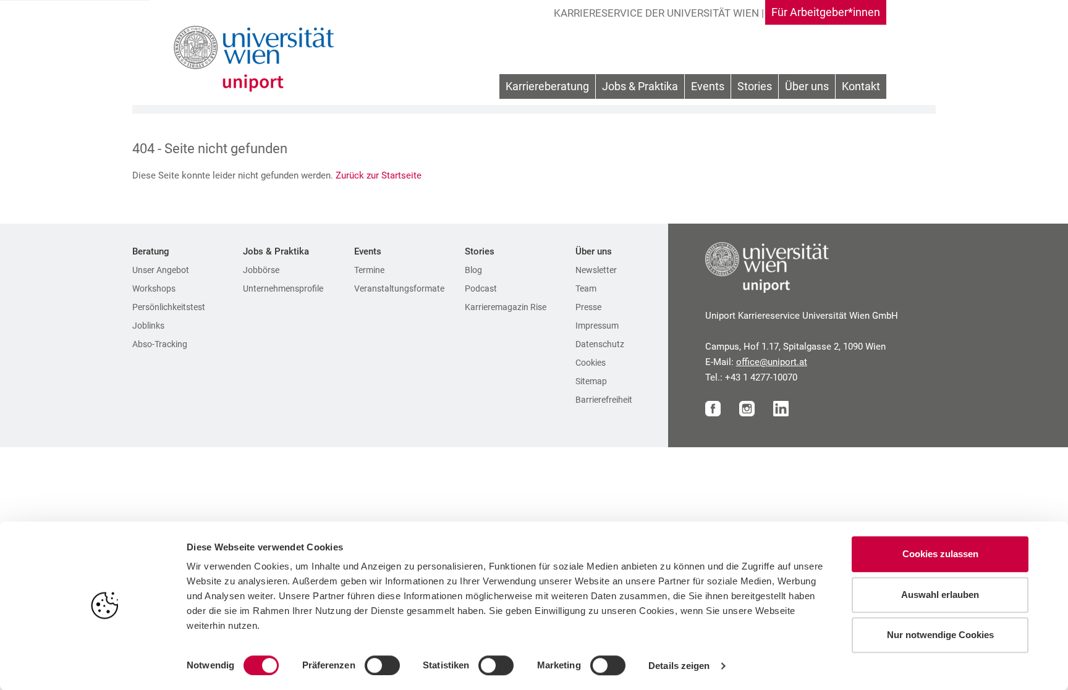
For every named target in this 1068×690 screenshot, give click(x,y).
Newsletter (596, 270)
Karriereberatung (547, 86)
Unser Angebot (160, 270)
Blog (473, 270)
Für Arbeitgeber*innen (825, 12)
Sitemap (591, 381)
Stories (754, 86)
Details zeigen (679, 665)
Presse (588, 307)
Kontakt (861, 86)
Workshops (154, 288)
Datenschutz (599, 344)
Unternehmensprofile (283, 288)
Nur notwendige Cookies (940, 634)
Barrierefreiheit (603, 400)
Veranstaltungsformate (399, 288)
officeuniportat (771, 362)
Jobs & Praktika (640, 86)
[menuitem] (547, 86)
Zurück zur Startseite (380, 175)
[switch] (382, 665)
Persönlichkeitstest (168, 307)
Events (707, 86)
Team (585, 288)
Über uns (807, 86)
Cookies (590, 363)
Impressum (597, 325)
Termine (369, 270)
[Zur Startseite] (257, 59)
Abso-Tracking (159, 344)
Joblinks (148, 325)
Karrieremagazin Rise (505, 307)
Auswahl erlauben (940, 594)
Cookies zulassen (940, 554)
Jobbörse (261, 270)
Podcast (481, 288)
